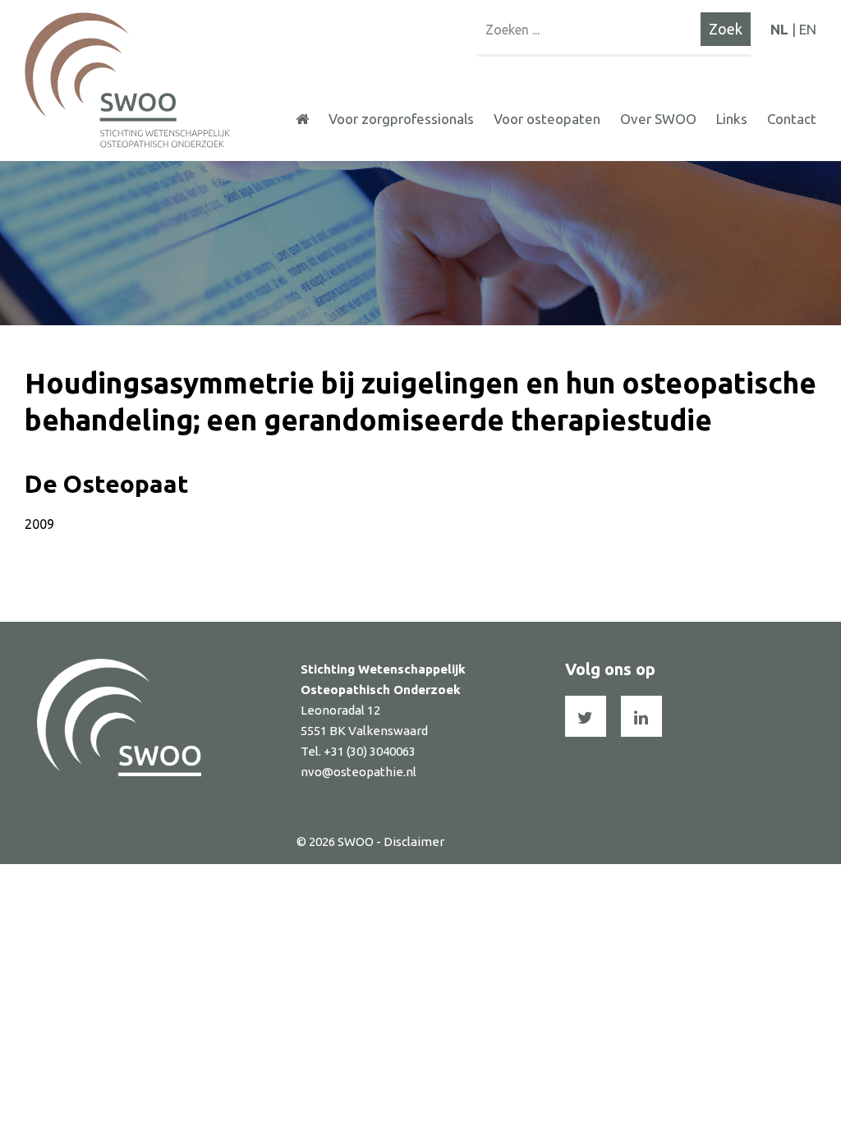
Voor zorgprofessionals (401, 118)
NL (779, 29)
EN (807, 29)
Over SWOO (658, 118)
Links (731, 118)
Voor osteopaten (547, 118)
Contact (791, 118)
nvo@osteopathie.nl (358, 772)
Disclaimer (414, 841)
